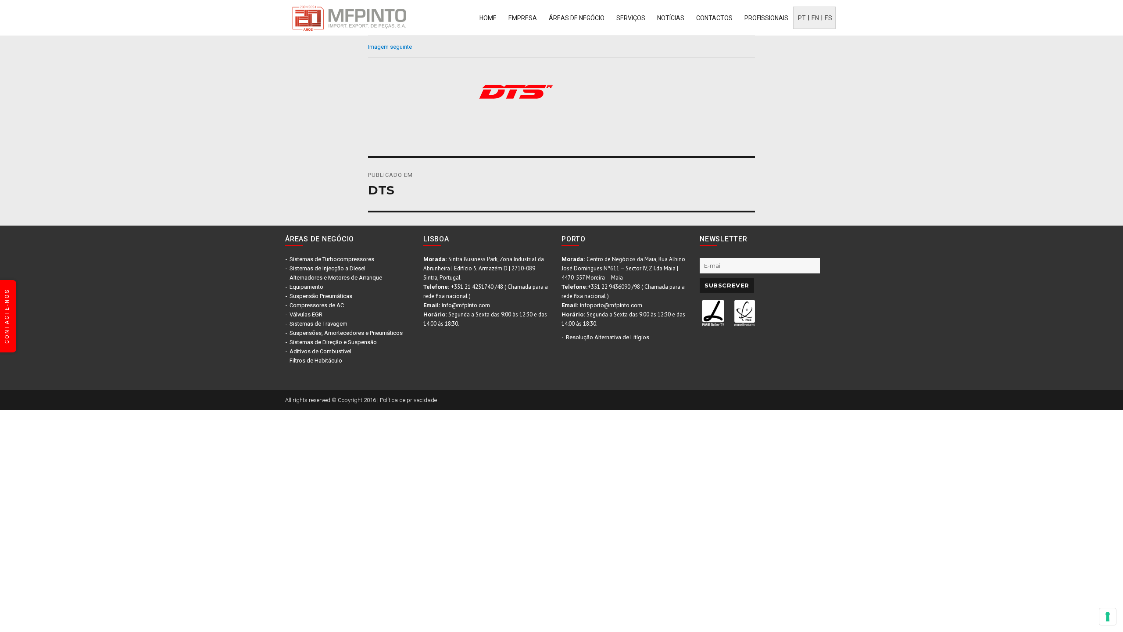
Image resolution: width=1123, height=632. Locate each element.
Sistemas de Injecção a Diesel (327, 268)
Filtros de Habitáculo (316, 360)
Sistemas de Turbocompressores (332, 259)
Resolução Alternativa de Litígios (607, 337)
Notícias (670, 18)
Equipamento (306, 287)
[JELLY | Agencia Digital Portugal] (746, 399)
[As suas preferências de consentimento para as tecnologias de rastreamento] (1107, 616)
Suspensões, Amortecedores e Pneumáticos (346, 333)
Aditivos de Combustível (320, 351)
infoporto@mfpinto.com (611, 305)
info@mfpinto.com (466, 305)
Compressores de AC (317, 305)
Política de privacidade (408, 400)
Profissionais (766, 18)
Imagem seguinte (390, 46)
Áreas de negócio (576, 18)
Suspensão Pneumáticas (321, 296)
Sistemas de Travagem (318, 323)
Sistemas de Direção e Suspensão (333, 342)
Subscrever (727, 285)
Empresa (522, 18)
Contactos (714, 18)
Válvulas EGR (306, 314)
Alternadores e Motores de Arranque (336, 277)
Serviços (630, 18)
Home (488, 18)
